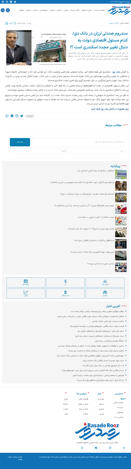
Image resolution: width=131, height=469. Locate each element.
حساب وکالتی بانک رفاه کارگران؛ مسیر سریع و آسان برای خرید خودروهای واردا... (92, 370)
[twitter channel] (124, 448)
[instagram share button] (6, 2)
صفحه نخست (99, 10)
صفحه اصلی (124, 23)
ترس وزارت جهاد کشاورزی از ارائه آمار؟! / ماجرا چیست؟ (92, 252)
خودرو (59, 10)
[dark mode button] (8, 10)
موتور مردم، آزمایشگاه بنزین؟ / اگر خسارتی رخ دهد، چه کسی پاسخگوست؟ (84, 205)
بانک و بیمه (75, 10)
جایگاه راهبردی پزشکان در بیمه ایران (109, 341)
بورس (66, 10)
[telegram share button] (11, 2)
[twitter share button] (15, 2)
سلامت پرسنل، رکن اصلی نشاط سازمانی (108, 321)
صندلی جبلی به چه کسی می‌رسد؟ (100, 263)
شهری (21, 10)
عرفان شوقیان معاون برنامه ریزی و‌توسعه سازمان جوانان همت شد (97, 311)
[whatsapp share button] (7, 116)
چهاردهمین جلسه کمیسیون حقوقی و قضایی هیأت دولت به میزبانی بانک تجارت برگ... (89, 355)
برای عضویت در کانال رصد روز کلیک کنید (110, 109)
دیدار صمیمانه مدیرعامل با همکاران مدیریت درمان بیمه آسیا (99, 336)
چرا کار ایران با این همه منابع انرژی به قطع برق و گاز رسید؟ (100, 380)
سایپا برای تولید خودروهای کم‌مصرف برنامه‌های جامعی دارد (100, 331)
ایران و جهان (87, 10)
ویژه (66, 413)
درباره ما (120, 407)
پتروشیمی (44, 10)
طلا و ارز (100, 399)
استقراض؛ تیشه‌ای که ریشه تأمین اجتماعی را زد (95, 170)
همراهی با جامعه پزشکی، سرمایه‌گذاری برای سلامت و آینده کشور (98, 375)
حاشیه (65, 404)
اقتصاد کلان (83, 399)
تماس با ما (118, 417)
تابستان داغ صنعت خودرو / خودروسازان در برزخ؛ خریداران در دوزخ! (87, 194)
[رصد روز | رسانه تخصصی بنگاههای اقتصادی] (119, 10)
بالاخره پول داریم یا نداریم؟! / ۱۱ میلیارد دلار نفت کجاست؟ (91, 229)
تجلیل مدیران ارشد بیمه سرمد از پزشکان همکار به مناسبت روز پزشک (96, 350)
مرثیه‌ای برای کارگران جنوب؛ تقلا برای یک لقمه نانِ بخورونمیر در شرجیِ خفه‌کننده (82, 182)
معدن (35, 10)
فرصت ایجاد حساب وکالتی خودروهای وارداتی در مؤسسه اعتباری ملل (97, 326)
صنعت (52, 10)
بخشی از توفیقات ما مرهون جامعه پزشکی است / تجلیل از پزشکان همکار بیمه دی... (90, 346)
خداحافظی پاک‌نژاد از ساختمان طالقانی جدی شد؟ (94, 240)
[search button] (3, 10)
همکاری (120, 412)
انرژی (66, 399)
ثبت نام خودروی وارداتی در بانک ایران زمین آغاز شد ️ (103, 365)
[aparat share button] (2, 2)
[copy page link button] (10, 23)
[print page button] (6, 23)
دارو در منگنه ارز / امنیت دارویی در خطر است (96, 217)
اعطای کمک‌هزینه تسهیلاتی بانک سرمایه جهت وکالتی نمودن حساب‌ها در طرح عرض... (90, 316)
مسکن (28, 10)
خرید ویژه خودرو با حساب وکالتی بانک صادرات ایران (103, 360)
